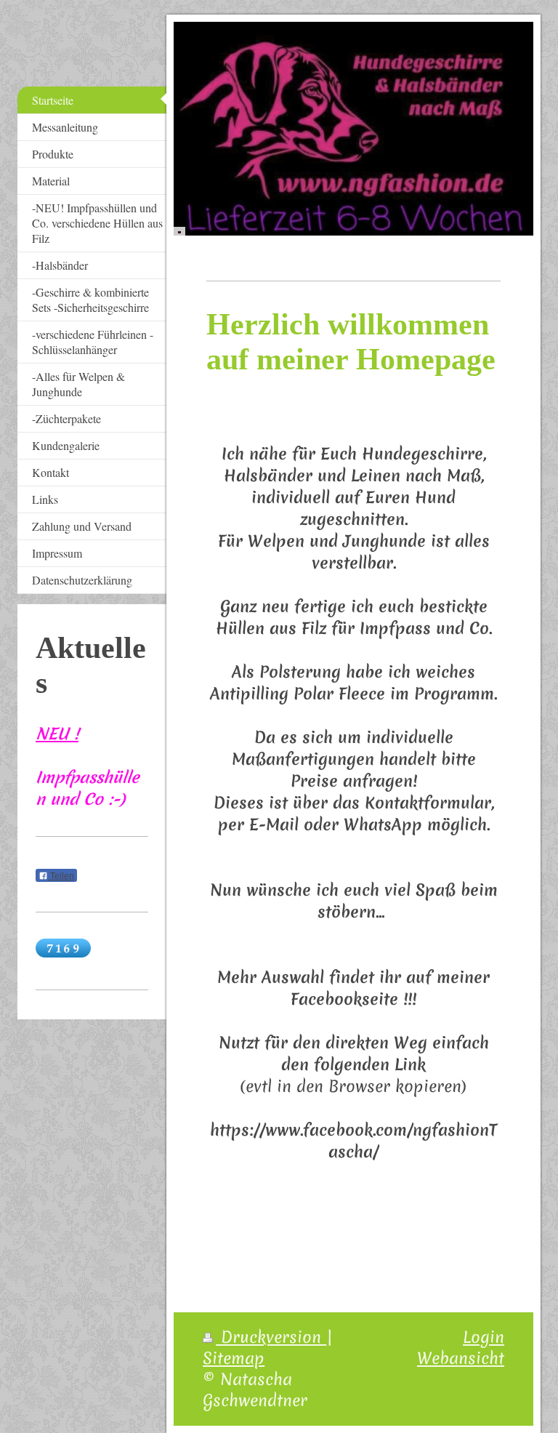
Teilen (61, 876)
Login (483, 1337)
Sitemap (233, 1358)
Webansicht (460, 1358)
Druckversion (271, 1337)
